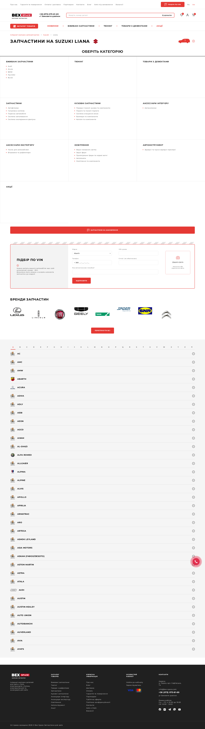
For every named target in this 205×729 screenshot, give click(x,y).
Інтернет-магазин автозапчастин (24, 35)
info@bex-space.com (168, 689)
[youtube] (179, 709)
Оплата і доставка (53, 4)
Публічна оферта (93, 699)
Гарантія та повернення (31, 4)
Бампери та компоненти (87, 116)
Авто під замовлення (103, 4)
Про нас (13, 4)
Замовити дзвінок (50, 16)
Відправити (81, 281)
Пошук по (174, 4)
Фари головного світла (86, 150)
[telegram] (169, 709)
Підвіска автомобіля (17, 114)
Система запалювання (18, 116)
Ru (188, 4)
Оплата (89, 691)
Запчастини (14, 103)
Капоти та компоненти (86, 119)
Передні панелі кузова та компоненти (93, 108)
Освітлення (82, 145)
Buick (10, 78)
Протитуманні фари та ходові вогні (91, 155)
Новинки (52, 26)
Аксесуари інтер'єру (156, 103)
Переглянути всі (102, 330)
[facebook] (160, 709)
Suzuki (46, 35)
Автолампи (81, 158)
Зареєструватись (133, 685)
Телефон (75, 258)
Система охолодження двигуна (21, 119)
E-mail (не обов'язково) (128, 258)
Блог (89, 4)
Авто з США (91, 708)
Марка (74, 249)
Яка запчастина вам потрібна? (83, 268)
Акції (159, 26)
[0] (193, 16)
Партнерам (68, 4)
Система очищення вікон (87, 114)
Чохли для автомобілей (18, 150)
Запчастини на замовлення (104, 230)
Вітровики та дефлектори (19, 152)
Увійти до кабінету (134, 682)
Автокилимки (150, 108)
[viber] (174, 709)
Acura (10, 69)
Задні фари (81, 152)
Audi (10, 66)
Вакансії (119, 4)
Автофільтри (13, 108)
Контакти (80, 4)
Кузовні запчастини (88, 103)
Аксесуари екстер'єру (20, 145)
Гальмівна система (16, 111)
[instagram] (164, 709)
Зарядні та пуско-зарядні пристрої (160, 150)
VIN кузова (123, 249)
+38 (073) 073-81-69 (49, 14)
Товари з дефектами (134, 26)
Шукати (168, 15)
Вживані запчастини (81, 26)
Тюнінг (108, 26)
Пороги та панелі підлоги (87, 111)
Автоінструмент (153, 145)
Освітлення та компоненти (88, 161)
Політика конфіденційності (98, 702)
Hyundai (11, 75)
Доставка (90, 688)
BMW (10, 72)
